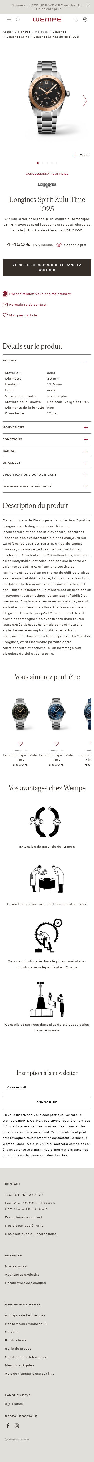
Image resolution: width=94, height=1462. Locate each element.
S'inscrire (47, 1102)
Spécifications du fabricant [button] (30, 474)
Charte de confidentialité (26, 1357)
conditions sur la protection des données (35, 1155)
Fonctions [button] (12, 439)
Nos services (16, 1266)
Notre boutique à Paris (24, 1226)
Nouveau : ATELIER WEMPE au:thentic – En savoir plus (47, 7)
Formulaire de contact (23, 1217)
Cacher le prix (75, 245)
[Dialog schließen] (90, 5)
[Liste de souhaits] (76, 19)
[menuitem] (8, 19)
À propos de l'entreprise (25, 1315)
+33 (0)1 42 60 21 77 (24, 1195)
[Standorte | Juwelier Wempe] (85, 19)
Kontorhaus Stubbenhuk (26, 1324)
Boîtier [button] (10, 360)
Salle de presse (18, 1349)
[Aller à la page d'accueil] (47, 19)
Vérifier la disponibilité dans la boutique (47, 267)
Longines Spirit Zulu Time (20, 757)
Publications (15, 1340)
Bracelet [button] (12, 463)
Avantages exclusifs (22, 1275)
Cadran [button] (10, 451)
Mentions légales (19, 1365)
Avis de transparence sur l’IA (29, 1374)
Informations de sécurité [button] (27, 486)
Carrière (12, 1332)
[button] (37, 294)
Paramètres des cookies (25, 1283)
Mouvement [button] (13, 427)
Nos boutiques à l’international (31, 1234)
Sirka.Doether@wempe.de (64, 1144)
